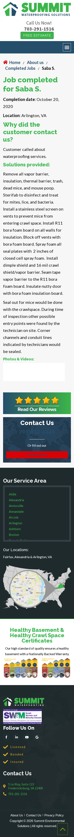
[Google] (37, 737)
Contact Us (33, 815)
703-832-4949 (37, 431)
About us (35, 62)
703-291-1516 (39, 29)
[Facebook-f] (6, 737)
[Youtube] (27, 737)
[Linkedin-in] (16, 737)
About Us (16, 815)
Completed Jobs (20, 68)
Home (14, 62)
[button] (67, 47)
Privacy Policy (54, 815)
